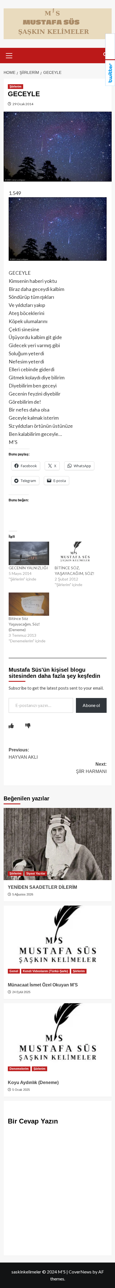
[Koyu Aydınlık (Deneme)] (58, 1039)
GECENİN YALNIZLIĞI (28, 567)
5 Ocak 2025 (20, 1089)
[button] (9, 55)
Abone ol (91, 705)
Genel (13, 971)
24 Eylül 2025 (20, 992)
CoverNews (80, 1271)
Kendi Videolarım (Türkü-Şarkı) (45, 971)
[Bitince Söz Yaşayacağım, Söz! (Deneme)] (29, 604)
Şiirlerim (15, 86)
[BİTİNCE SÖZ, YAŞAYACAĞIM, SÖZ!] (75, 553)
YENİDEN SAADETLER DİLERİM (42, 887)
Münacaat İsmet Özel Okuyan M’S (43, 985)
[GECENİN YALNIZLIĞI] (29, 553)
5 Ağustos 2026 (22, 894)
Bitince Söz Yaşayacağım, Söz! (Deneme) (24, 624)
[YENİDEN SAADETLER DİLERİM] (58, 844)
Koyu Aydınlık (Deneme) (33, 1082)
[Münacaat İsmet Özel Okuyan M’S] (58, 942)
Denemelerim (19, 1068)
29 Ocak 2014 (22, 104)
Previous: (23, 754)
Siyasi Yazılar (35, 873)
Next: (91, 768)
